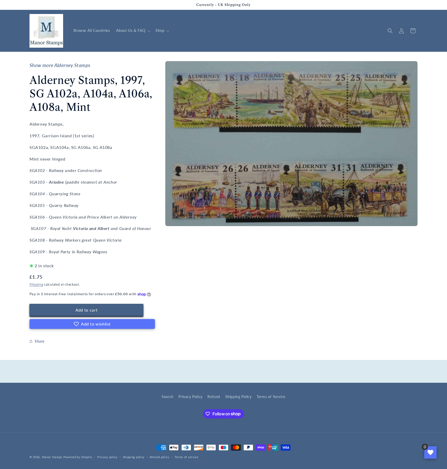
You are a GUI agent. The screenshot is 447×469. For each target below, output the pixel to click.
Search (168, 396)
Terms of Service (271, 396)
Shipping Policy (238, 396)
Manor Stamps (52, 457)
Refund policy (159, 456)
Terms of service (186, 456)
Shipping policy (134, 456)
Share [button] (39, 341)
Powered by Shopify (77, 457)
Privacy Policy (190, 396)
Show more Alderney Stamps (59, 65)
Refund (213, 396)
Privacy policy (107, 456)
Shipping (36, 284)
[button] (132, 30)
